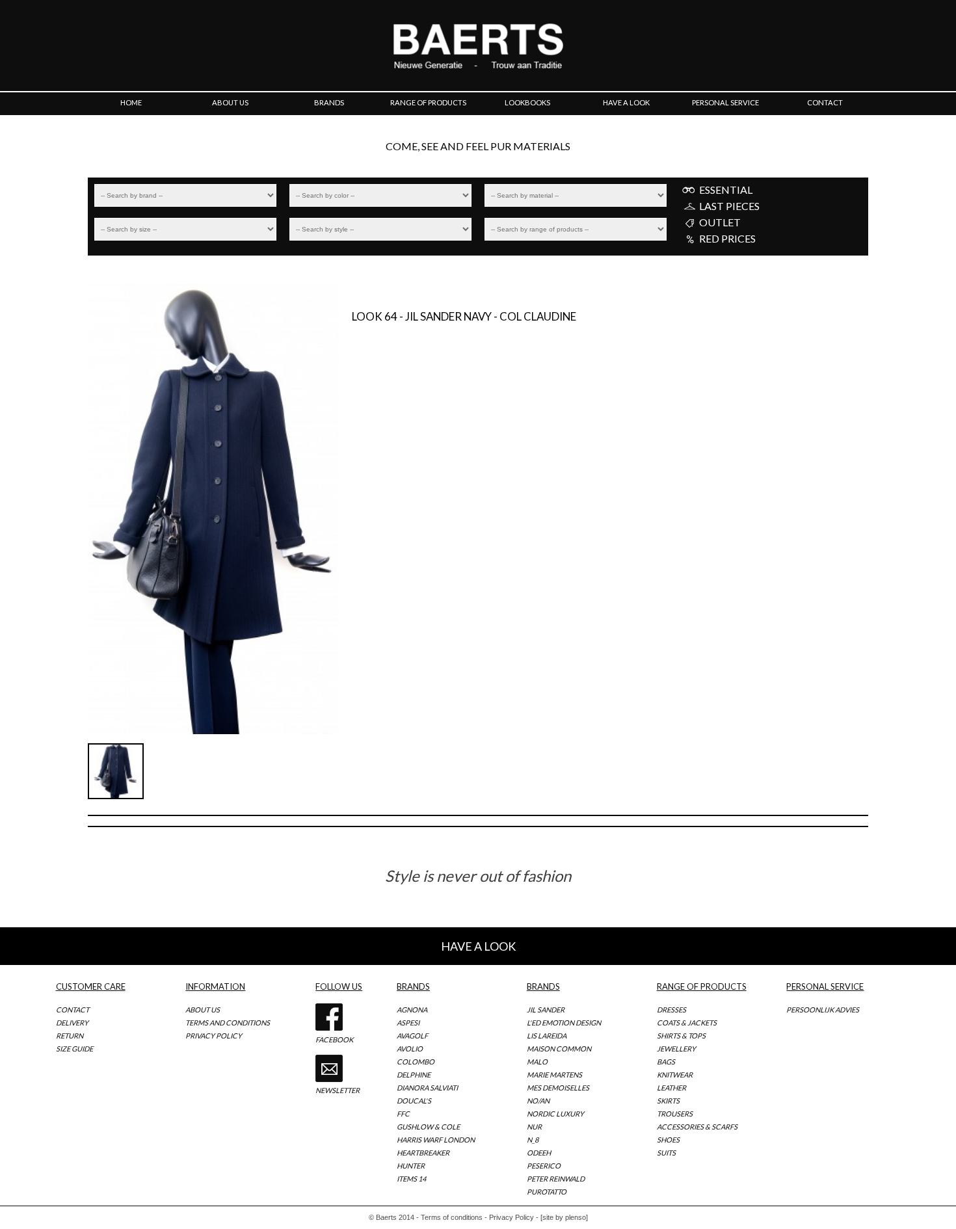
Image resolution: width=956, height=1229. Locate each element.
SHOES (668, 1139)
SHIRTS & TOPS (681, 1035)
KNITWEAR (675, 1074)
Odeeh (539, 1152)
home (131, 102)
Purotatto (546, 1191)
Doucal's (414, 1100)
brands (329, 102)
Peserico (544, 1165)
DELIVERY (72, 1022)
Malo (537, 1061)
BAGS (666, 1061)
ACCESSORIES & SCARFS (697, 1126)
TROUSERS (675, 1113)
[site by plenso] (564, 1217)
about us (230, 102)
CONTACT (72, 1009)
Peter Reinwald (556, 1178)
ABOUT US (202, 1009)
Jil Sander (545, 1009)
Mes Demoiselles (558, 1087)
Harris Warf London (436, 1139)
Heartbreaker (423, 1152)
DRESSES (671, 1009)
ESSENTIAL (725, 190)
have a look (626, 102)
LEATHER (671, 1087)
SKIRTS (668, 1100)
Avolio (410, 1048)
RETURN (69, 1035)
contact (825, 102)
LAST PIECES (729, 206)
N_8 (532, 1139)
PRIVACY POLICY (213, 1035)
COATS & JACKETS (687, 1022)
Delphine (414, 1074)
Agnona (412, 1009)
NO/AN (538, 1100)
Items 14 (411, 1178)
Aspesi (408, 1022)
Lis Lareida (546, 1035)
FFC (403, 1113)
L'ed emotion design (564, 1022)
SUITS (666, 1152)
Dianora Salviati (427, 1087)
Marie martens (554, 1074)
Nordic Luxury (555, 1113)
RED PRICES (727, 238)
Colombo (415, 1061)
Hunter (411, 1165)
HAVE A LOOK (478, 946)
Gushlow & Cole (428, 1126)
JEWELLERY (676, 1048)
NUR (534, 1126)
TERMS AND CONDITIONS (227, 1022)
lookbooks (527, 102)
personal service (725, 102)
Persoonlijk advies (822, 1009)
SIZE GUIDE (74, 1048)
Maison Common (559, 1048)
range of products (428, 102)
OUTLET (720, 222)
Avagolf (412, 1035)
